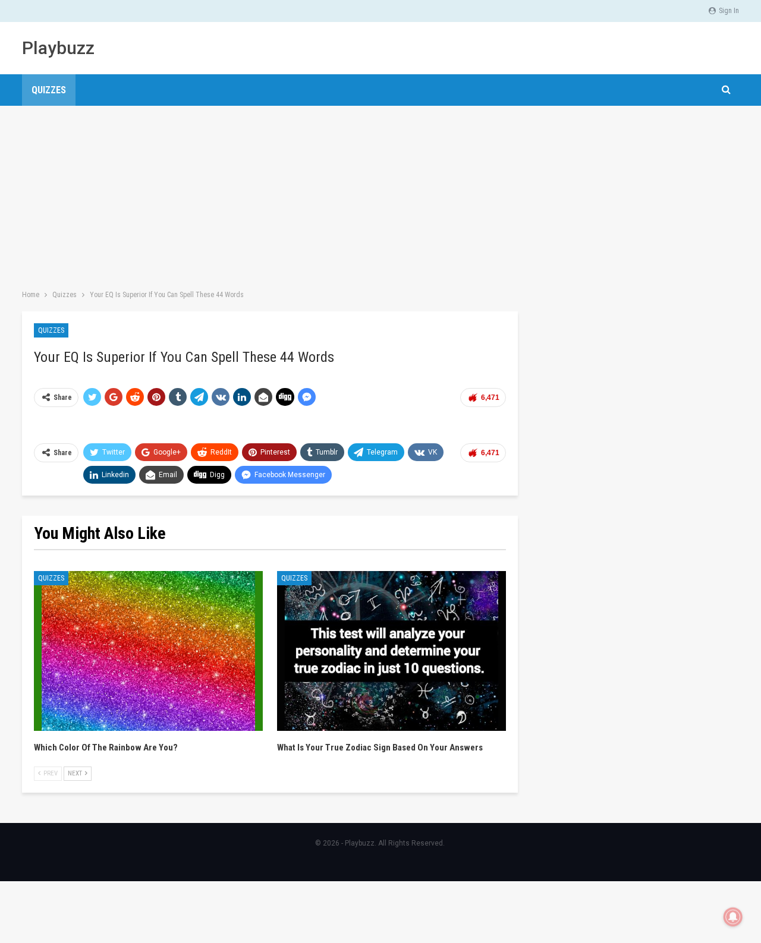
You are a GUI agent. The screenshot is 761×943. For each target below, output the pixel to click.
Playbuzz (58, 47)
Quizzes (49, 90)
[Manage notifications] (733, 916)
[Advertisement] (380, 195)
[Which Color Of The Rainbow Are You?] (148, 651)
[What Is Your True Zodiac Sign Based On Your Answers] (391, 651)
